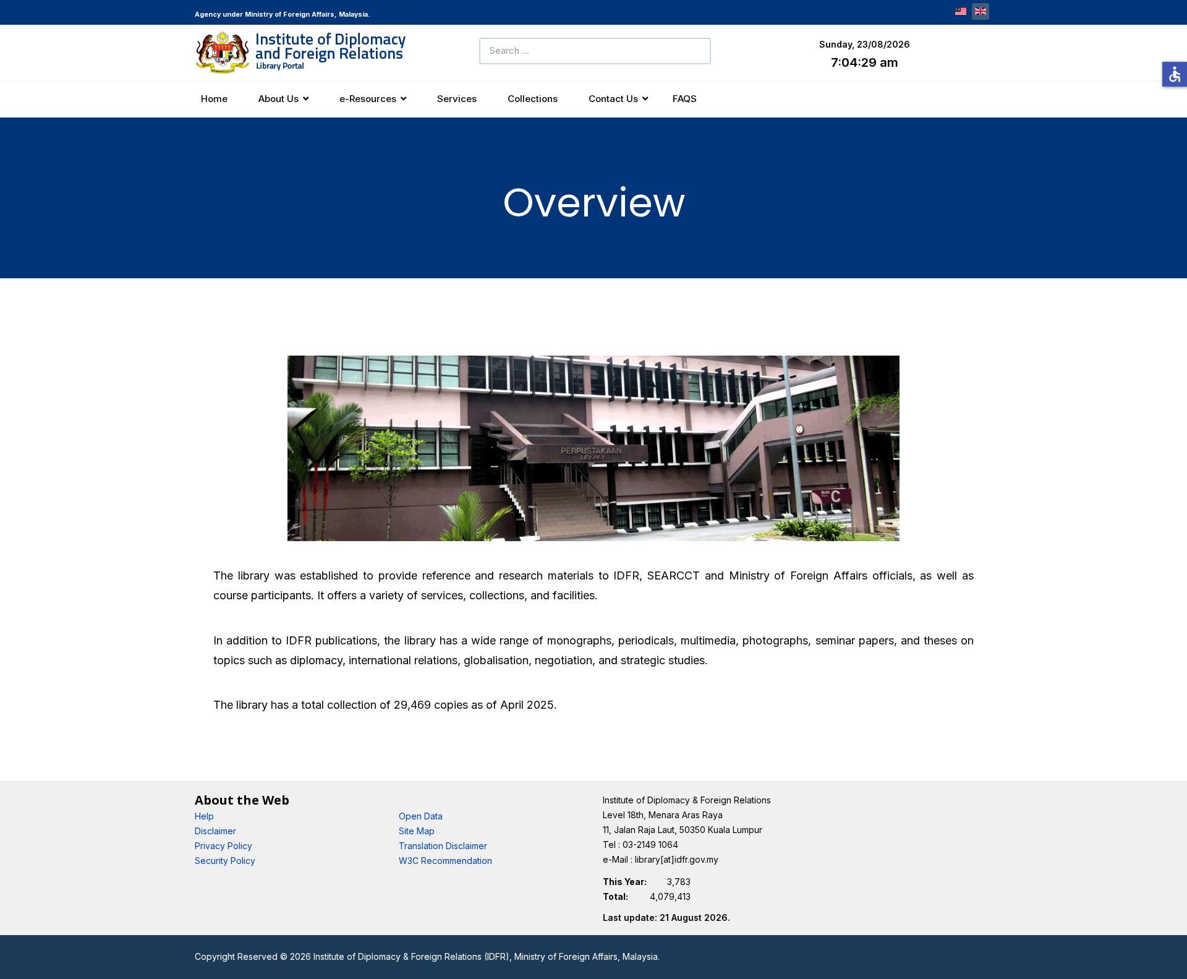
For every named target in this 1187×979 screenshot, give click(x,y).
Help (204, 816)
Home (214, 99)
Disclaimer (215, 831)
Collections (533, 99)
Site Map (417, 831)
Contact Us (613, 99)
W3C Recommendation (445, 860)
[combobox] (595, 51)
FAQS (685, 99)
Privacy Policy (223, 845)
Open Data (421, 816)
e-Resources (367, 99)
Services (457, 99)
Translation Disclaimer (443, 845)
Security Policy (225, 860)
